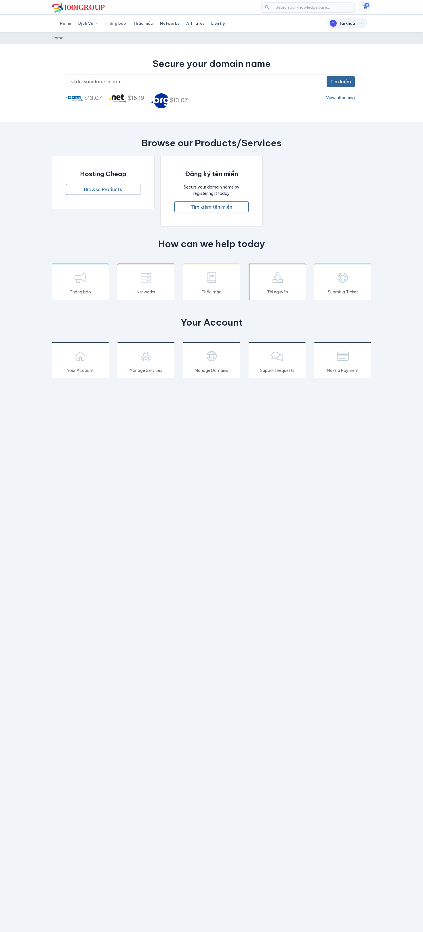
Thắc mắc (143, 23)
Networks (169, 23)
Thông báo (115, 23)
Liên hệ (218, 23)
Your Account (80, 370)
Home (65, 23)
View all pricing (340, 97)
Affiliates (195, 23)
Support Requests (277, 370)
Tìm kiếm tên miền (211, 207)
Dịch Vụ (86, 23)
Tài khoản (345, 23)
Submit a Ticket (343, 292)
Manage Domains (211, 370)
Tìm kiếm (340, 81)
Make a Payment (343, 370)
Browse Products (103, 189)
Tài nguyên (277, 292)
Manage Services (145, 370)
